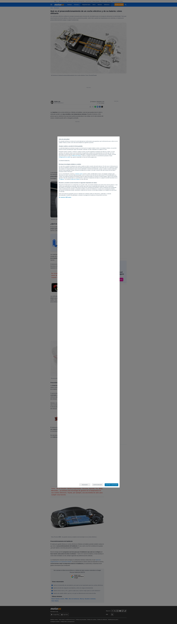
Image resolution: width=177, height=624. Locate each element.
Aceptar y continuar (111, 484)
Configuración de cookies (65, 157)
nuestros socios (79, 173)
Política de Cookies (76, 155)
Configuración (97, 484)
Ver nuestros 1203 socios (65, 197)
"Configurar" (61, 179)
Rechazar (85, 484)
